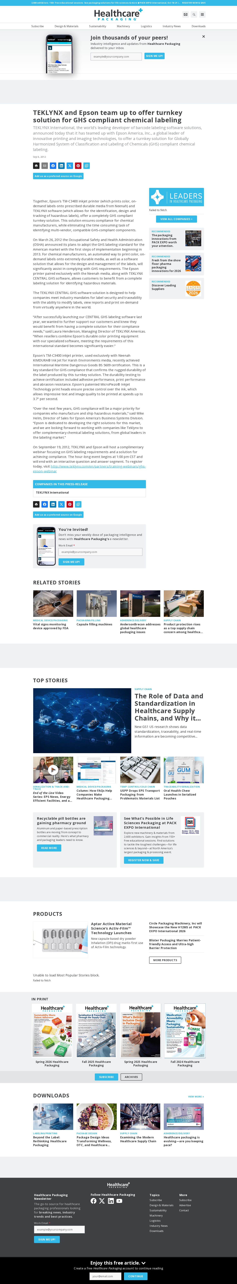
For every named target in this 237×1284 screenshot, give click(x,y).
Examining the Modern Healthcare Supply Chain (138, 1139)
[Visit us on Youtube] (119, 1200)
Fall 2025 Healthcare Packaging (96, 1063)
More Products (165, 960)
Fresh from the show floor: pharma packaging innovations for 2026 (166, 266)
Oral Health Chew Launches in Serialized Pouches (180, 794)
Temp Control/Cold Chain (137, 786)
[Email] (44, 165)
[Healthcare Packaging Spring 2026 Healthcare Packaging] (52, 1031)
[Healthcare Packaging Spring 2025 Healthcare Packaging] (140, 1031)
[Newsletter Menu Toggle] (185, 14)
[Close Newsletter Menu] (204, 36)
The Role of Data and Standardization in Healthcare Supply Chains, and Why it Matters (169, 707)
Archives (131, 1077)
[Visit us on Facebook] (93, 1200)
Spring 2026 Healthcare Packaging (52, 1063)
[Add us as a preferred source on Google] (86, 165)
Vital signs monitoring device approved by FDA (51, 626)
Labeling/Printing (45, 1133)
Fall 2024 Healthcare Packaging (185, 1063)
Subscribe (106, 1077)
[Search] (194, 14)
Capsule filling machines (94, 624)
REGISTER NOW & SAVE (143, 860)
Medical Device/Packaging (50, 620)
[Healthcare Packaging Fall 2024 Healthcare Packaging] (185, 1031)
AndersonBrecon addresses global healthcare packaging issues (140, 628)
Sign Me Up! (154, 56)
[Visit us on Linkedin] (111, 1200)
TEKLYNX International (52, 492)
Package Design (87, 1133)
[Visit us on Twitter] (102, 1200)
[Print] (36, 165)
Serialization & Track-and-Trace (51, 787)
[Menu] (202, 14)
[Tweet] (70, 165)
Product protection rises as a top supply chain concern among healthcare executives (183, 628)
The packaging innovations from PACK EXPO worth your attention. (164, 241)
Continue (135, 1276)
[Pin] (78, 165)
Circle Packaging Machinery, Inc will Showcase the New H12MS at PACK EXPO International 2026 (175, 927)
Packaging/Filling (89, 620)
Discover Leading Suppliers (164, 287)
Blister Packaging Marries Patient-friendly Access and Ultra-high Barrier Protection (175, 944)
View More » (196, 1096)
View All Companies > (176, 219)
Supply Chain (172, 620)
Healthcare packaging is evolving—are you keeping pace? (183, 1141)
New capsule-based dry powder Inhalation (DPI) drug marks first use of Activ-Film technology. (117, 943)
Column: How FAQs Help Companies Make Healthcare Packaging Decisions (94, 794)
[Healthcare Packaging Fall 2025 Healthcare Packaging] (96, 1031)
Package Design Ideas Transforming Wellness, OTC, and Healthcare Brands (94, 1141)
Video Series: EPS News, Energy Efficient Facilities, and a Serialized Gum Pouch (51, 797)
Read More (49, 848)
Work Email (67, 545)
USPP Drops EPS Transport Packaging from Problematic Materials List (140, 794)
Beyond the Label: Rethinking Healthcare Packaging (50, 1141)
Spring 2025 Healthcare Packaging (140, 1063)
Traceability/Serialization (182, 786)
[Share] (53, 165)
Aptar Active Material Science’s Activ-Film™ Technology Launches (111, 928)
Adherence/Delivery (133, 620)
